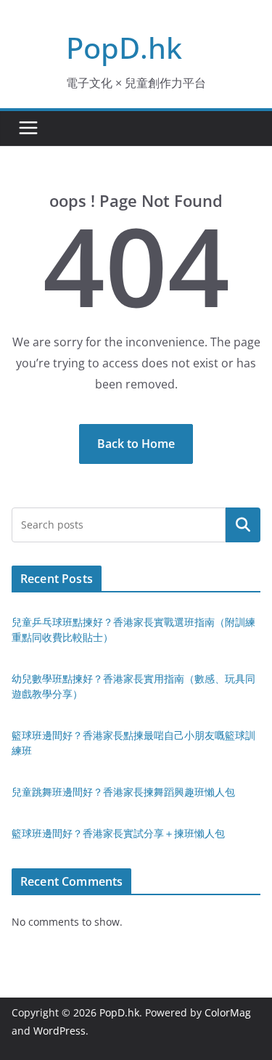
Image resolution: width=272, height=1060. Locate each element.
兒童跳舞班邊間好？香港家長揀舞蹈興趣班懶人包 (123, 792)
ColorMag (228, 1012)
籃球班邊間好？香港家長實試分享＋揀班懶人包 (118, 833)
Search (243, 524)
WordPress (59, 1030)
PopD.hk (124, 48)
